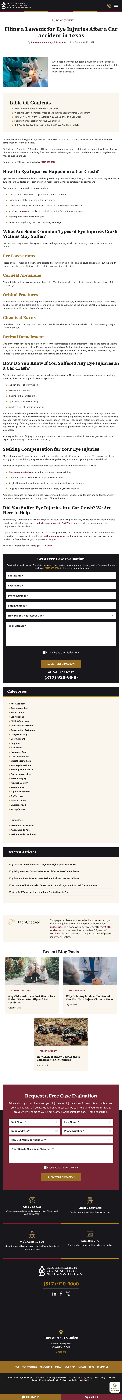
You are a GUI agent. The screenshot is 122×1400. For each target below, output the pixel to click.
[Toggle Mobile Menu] (116, 5)
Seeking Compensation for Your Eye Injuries (37, 120)
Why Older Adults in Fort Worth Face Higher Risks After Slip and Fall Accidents (32, 999)
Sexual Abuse (17, 787)
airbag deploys (19, 211)
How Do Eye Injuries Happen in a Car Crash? (37, 108)
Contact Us (102, 1367)
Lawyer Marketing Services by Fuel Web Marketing (55, 1380)
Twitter (67, 1294)
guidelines (56, 927)
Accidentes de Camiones (23, 834)
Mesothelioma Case (21, 760)
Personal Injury (18, 778)
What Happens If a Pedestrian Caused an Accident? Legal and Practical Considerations (53, 885)
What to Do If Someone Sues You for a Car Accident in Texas (39, 892)
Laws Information (20, 756)
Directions (61, 1351)
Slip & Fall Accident (20, 791)
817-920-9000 (109, 6)
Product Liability (19, 782)
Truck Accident (18, 800)
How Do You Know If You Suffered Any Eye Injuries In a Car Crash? (48, 116)
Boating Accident (19, 708)
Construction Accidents (23, 730)
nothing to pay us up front (57, 536)
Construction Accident (22, 725)
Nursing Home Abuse (22, 769)
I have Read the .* (62, 652)
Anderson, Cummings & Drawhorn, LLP (51, 42)
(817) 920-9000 (48, 162)
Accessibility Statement (104, 1377)
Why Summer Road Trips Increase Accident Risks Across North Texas (44, 878)
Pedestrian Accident (21, 774)
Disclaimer (71, 652)
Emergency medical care (20, 472)
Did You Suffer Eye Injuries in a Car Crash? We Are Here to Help (46, 125)
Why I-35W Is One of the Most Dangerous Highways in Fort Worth (42, 864)
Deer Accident (18, 738)
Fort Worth (46, 1367)
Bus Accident (17, 712)
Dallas (58, 1367)
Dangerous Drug (19, 734)
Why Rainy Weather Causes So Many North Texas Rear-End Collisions (44, 871)
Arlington (70, 1367)
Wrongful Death (19, 809)
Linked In (54, 1294)
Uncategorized (18, 804)
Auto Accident (62, 20)
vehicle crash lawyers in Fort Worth (55, 523)
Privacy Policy (85, 1377)
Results (82, 1367)
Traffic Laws (17, 796)
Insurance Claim (19, 752)
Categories (17, 691)
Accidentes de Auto (21, 829)
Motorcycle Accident (21, 765)
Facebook (61, 1294)
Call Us (93, 1397)
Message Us (32, 1397)
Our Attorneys (29, 1367)
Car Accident (17, 716)
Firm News (16, 747)
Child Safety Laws (20, 721)
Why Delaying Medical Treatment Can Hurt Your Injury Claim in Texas (89, 997)
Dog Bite (15, 743)
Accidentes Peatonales (22, 825)
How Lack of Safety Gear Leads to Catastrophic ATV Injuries (58, 1058)
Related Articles (21, 851)
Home (16, 1367)
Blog (91, 1367)
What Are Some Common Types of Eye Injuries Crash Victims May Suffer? (52, 112)
